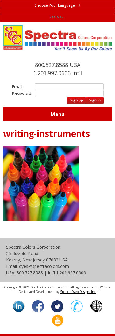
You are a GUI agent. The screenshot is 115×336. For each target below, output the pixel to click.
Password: (21, 93)
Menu (57, 114)
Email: (17, 86)
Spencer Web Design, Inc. (78, 292)
